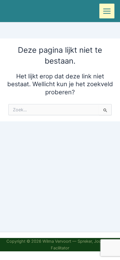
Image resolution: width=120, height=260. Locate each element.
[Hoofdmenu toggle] (106, 11)
